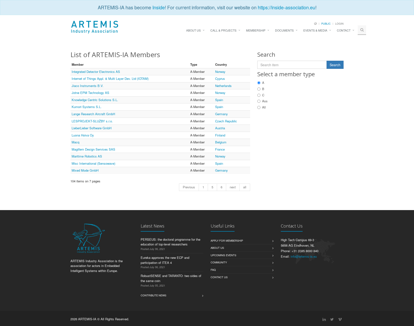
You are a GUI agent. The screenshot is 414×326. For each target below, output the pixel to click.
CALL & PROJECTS (223, 30)
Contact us (219, 277)
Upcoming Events (223, 255)
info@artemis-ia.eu (304, 256)
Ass (265, 101)
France (220, 149)
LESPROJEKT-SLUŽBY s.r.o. (92, 121)
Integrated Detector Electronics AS (96, 71)
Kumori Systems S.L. (87, 106)
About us (217, 248)
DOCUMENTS (284, 30)
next (233, 187)
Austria (220, 128)
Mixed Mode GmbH (85, 170)
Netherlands (223, 85)
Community (219, 262)
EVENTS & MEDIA (315, 30)
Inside (158, 7)
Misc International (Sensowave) (93, 163)
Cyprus (220, 78)
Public (326, 23)
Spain (219, 100)
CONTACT (344, 30)
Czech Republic (226, 121)
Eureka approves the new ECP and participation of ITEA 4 (165, 260)
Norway (220, 71)
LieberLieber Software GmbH (91, 128)
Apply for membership (227, 240)
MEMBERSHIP (255, 30)
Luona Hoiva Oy (83, 135)
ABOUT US (193, 30)
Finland (220, 135)
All (264, 107)
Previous (189, 187)
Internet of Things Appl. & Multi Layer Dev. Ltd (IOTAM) (110, 78)
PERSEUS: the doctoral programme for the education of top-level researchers (170, 242)
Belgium (220, 142)
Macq (75, 142)
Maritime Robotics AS (87, 156)
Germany (221, 114)
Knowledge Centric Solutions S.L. (95, 100)
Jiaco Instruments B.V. (88, 85)
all (244, 187)
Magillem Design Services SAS (93, 149)
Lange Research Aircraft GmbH (93, 114)
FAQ (213, 270)
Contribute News (153, 295)
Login (339, 23)
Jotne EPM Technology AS (90, 92)
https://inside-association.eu (286, 7)
